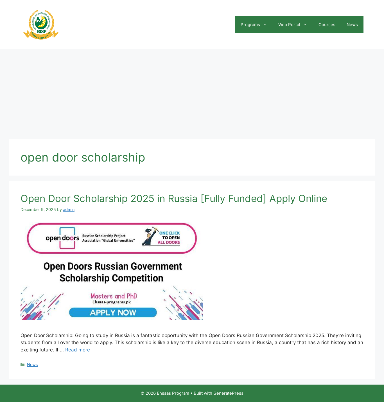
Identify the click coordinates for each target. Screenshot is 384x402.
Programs (250, 24)
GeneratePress (228, 393)
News (352, 24)
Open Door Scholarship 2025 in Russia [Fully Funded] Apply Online (174, 198)
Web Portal (289, 24)
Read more (77, 350)
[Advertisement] (192, 91)
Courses (327, 24)
